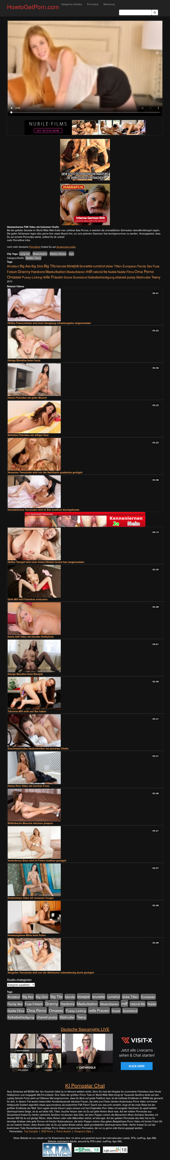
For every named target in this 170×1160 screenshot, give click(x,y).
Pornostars (92, 4)
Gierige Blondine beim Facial (24, 360)
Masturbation (40, 253)
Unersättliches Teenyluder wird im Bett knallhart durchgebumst (43, 509)
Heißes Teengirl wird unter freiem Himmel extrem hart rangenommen (46, 562)
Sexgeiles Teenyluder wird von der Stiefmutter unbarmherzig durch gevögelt (51, 972)
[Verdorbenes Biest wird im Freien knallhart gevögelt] (85, 842)
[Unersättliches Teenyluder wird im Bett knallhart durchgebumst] (85, 491)
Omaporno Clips (82, 1131)
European (130, 266)
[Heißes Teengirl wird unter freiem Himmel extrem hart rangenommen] (85, 544)
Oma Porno (144, 271)
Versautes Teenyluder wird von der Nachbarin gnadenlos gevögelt (45, 472)
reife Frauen (53, 276)
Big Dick (37, 266)
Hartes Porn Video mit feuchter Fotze (28, 785)
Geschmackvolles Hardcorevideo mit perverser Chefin (38, 748)
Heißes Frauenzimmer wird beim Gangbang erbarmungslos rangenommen (49, 323)
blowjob (73, 265)
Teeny (155, 276)
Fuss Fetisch (34, 1004)
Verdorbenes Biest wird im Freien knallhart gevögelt (37, 860)
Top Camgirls (31, 1131)
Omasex (14, 277)
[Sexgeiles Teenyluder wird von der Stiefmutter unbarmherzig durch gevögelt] (85, 954)
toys (71, 253)
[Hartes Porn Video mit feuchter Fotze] (85, 767)
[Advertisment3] (85, 519)
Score (68, 277)
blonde (61, 266)
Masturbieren (76, 271)
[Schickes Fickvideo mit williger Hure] (85, 417)
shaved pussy (125, 277)
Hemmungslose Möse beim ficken (27, 935)
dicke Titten (114, 266)
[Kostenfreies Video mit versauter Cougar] (85, 879)
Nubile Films (125, 272)
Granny (24, 271)
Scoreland (80, 277)
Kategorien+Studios (71, 4)
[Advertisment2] (85, 204)
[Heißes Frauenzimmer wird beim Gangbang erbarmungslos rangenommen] (85, 305)
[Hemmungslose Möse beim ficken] (85, 917)
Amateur (13, 266)
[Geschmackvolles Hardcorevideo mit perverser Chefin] (85, 730)
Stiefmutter (143, 277)
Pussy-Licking (32, 277)
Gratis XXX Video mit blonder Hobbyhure (31, 636)
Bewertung (109, 4)
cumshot (99, 266)
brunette (86, 265)
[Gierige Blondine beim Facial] (85, 342)
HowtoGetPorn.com (33, 6)
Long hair (25, 253)
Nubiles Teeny (33, 258)
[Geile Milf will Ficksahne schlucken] (85, 581)
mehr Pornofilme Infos (18, 240)
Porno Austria (63, 1131)
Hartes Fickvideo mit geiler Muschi (27, 397)
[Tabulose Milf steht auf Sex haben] (85, 693)
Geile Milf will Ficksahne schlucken (28, 599)
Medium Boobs (58, 253)
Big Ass (25, 266)
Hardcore (38, 271)
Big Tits (50, 265)
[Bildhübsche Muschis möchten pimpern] (85, 805)
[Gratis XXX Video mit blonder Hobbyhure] (85, 618)
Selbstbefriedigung (101, 277)
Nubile (112, 272)
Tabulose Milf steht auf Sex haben (27, 711)
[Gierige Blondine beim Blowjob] (85, 656)
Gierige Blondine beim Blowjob (25, 674)
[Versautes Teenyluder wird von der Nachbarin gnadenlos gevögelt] (85, 454)
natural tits (100, 271)
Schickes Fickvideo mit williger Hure (28, 435)
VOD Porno (47, 1131)
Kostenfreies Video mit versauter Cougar (31, 897)
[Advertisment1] (85, 159)
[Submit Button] (154, 12)
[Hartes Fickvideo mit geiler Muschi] (85, 379)
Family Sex (144, 266)
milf (89, 271)
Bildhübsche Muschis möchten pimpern (30, 823)
